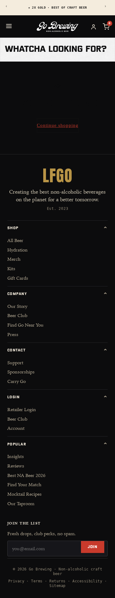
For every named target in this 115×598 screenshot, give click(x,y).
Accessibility (87, 581)
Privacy (16, 581)
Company (57, 294)
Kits (11, 268)
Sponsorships (21, 372)
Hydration (17, 250)
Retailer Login (21, 409)
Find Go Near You (25, 325)
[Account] (93, 27)
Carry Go (16, 381)
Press (12, 334)
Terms (36, 581)
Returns (57, 581)
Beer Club (17, 315)
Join (93, 547)
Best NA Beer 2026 (26, 475)
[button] (106, 26)
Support (15, 362)
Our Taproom (20, 503)
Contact (57, 350)
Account (16, 428)
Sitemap (57, 586)
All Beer (15, 240)
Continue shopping (58, 125)
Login (57, 397)
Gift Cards (17, 278)
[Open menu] (9, 26)
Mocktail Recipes (24, 494)
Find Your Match (24, 484)
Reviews (15, 466)
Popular (57, 444)
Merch (14, 259)
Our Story (17, 306)
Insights (15, 456)
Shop (57, 228)
